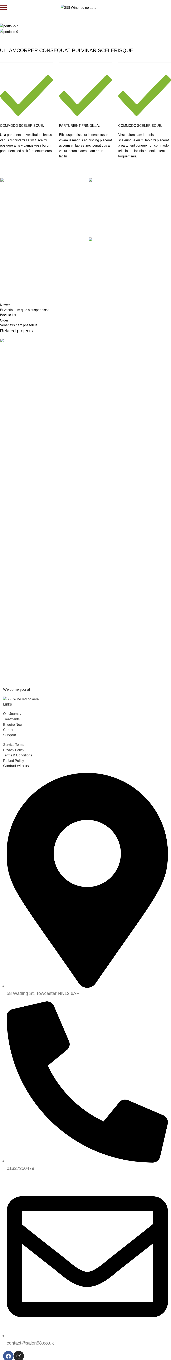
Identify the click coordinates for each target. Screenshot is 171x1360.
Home (6, 21)
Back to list (8, 315)
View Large (5, 510)
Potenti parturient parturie (25, 528)
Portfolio (21, 21)
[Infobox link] (26, 111)
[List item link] (85, 885)
